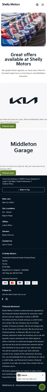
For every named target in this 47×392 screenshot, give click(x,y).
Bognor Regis (7, 215)
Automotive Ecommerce (26, 385)
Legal (4, 181)
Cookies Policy (7, 184)
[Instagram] (6, 299)
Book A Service (8, 235)
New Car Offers (8, 202)
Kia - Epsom (7, 212)
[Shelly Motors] (11, 4)
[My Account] (37, 4)
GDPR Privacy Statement (28, 179)
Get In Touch (7, 244)
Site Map (11, 181)
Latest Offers (7, 225)
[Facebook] (2, 299)
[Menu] (43, 5)
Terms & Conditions (9, 179)
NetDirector (7, 385)
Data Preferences (23, 181)
